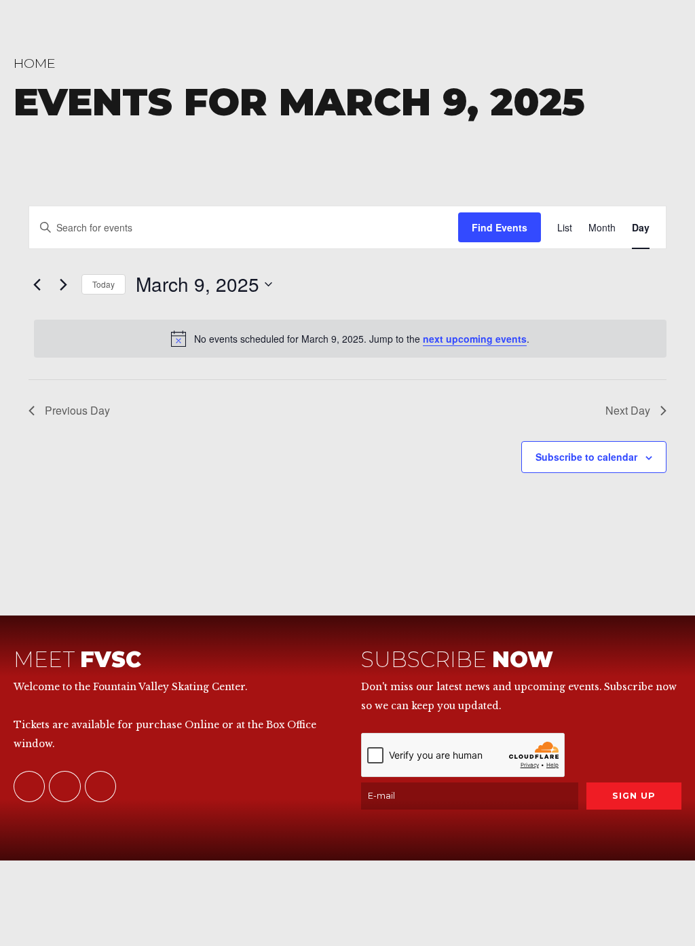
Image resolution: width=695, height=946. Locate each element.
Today (103, 284)
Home (35, 63)
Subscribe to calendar (586, 456)
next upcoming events (475, 338)
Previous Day (77, 410)
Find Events (499, 227)
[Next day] (63, 284)
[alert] (350, 339)
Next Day (627, 410)
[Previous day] (37, 284)
